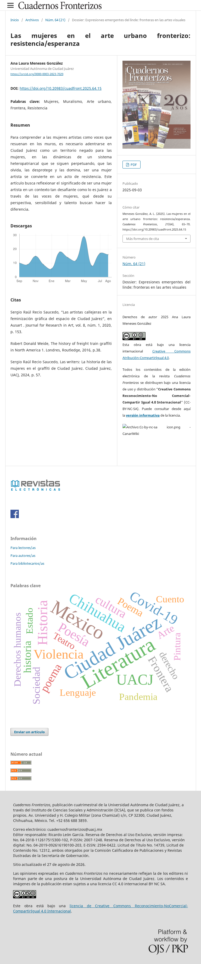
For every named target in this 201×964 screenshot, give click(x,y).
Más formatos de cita (142, 238)
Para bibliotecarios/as (27, 563)
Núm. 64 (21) (55, 20)
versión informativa (143, 415)
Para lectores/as (23, 547)
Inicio (14, 20)
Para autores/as (22, 555)
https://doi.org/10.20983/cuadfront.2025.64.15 (61, 88)
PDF (133, 164)
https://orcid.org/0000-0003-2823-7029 (36, 74)
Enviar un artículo (29, 732)
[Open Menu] (10, 5)
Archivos (32, 20)
